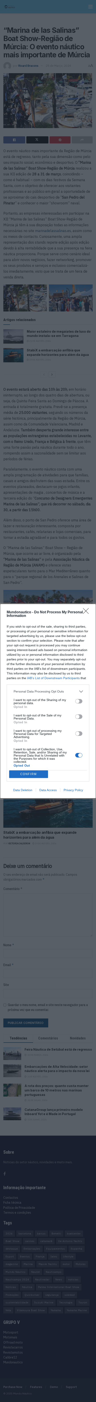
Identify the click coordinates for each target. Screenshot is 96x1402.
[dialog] (48, 701)
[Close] (87, 612)
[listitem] (48, 691)
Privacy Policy (73, 790)
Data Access (48, 790)
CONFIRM (28, 774)
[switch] (78, 701)
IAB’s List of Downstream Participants (53, 678)
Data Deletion (22, 790)
